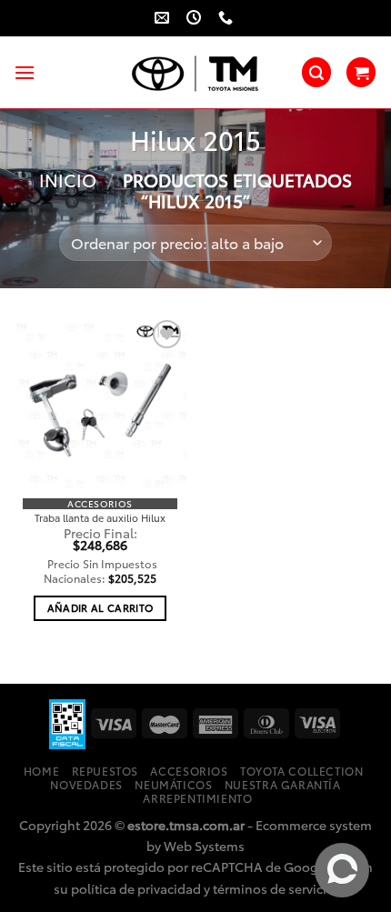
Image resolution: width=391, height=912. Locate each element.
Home (41, 770)
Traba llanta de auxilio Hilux (100, 517)
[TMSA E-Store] (195, 72)
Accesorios (188, 770)
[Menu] (24, 72)
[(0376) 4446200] (227, 18)
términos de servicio (274, 887)
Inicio (67, 179)
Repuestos (105, 770)
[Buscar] (316, 72)
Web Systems (204, 845)
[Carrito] (361, 72)
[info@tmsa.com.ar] (164, 18)
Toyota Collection (301, 770)
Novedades (86, 784)
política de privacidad (136, 887)
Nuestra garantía (283, 784)
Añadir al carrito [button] (100, 607)
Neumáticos (173, 784)
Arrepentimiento (197, 798)
